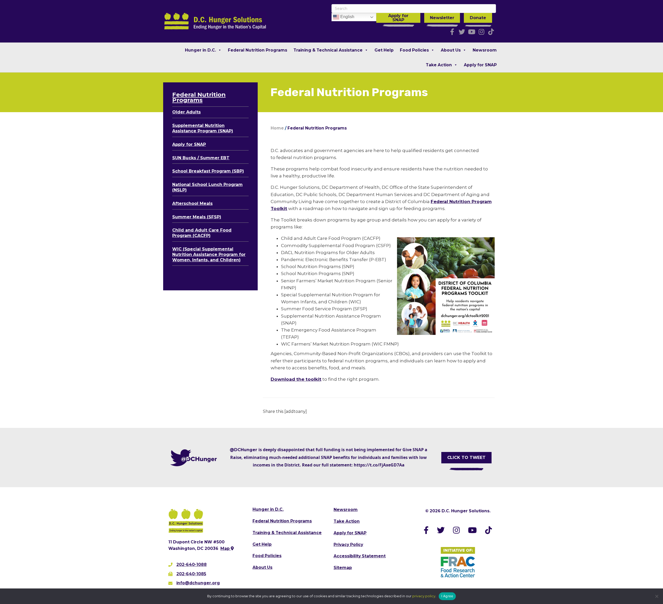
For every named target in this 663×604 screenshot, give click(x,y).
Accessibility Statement (360, 555)
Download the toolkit (296, 379)
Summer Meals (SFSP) (196, 216)
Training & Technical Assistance (328, 50)
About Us (451, 50)
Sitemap (343, 567)
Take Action (439, 64)
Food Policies (414, 50)
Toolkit (279, 208)
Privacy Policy (348, 544)
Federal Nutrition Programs (257, 50)
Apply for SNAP (398, 17)
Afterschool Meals (192, 203)
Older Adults (186, 112)
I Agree (447, 596)
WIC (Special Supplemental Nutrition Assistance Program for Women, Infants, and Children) (209, 254)
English (346, 17)
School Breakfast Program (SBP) (208, 171)
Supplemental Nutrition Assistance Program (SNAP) (202, 128)
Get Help (384, 50)
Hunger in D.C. (200, 50)
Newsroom (485, 50)
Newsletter (442, 17)
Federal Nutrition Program (461, 201)
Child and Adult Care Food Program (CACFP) (202, 233)
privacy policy (423, 596)
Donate (478, 17)
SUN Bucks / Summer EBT (200, 157)
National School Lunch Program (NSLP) (207, 187)
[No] (656, 596)
